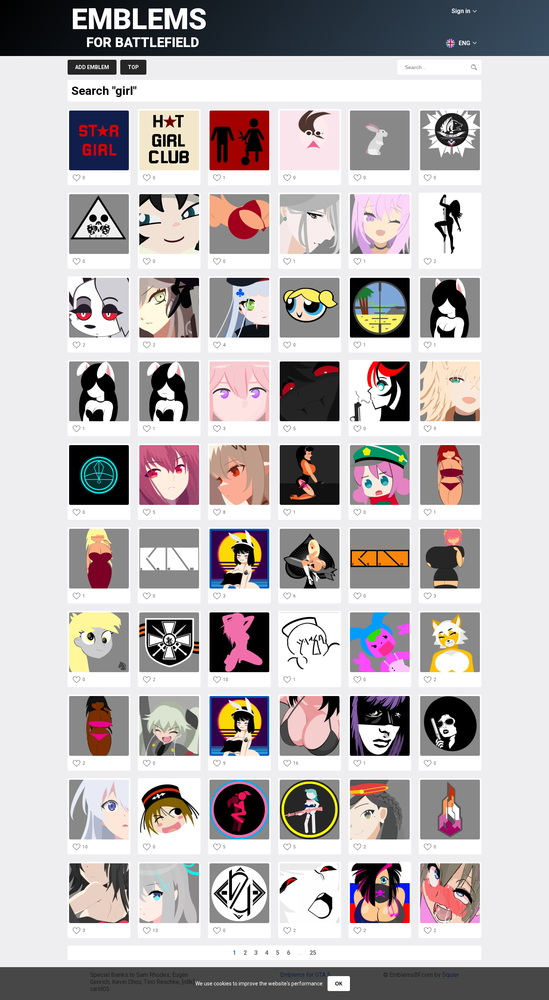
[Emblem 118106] (169, 865)
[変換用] (450, 363)
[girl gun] (450, 698)
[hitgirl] (379, 698)
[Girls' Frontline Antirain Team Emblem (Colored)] (379, 530)
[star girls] (99, 112)
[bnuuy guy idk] (379, 112)
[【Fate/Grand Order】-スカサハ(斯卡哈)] (169, 447)
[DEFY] (99, 196)
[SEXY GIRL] (450, 196)
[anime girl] (379, 196)
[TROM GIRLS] (99, 447)
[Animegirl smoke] (379, 363)
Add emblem (92, 67)
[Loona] (99, 279)
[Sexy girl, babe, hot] (239, 614)
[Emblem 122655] (99, 698)
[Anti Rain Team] (169, 530)
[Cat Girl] (450, 279)
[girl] (309, 698)
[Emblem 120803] (99, 781)
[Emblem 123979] (99, 530)
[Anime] (99, 865)
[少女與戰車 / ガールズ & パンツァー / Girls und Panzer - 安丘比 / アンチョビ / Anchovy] (169, 698)
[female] (239, 112)
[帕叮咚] (379, 447)
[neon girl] (239, 530)
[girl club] (169, 112)
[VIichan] (309, 614)
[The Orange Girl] (309, 447)
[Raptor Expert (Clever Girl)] (379, 279)
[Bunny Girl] (99, 363)
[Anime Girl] (239, 447)
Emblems (139, 26)
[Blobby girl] (379, 614)
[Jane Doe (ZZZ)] (169, 196)
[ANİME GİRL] (309, 112)
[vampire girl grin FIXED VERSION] (309, 363)
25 (313, 952)
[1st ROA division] (169, 614)
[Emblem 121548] (239, 781)
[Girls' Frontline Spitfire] (169, 279)
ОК (338, 984)
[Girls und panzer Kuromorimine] (169, 781)
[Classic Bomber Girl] (309, 530)
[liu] (379, 781)
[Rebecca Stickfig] (309, 781)
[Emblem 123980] (450, 447)
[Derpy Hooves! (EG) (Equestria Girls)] (99, 614)
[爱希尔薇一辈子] (239, 279)
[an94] (309, 196)
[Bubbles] (309, 279)
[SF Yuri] (450, 781)
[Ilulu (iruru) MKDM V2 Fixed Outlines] (450, 530)
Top (133, 67)
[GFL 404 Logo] (239, 865)
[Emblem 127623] (239, 196)
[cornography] (450, 614)
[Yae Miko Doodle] (239, 363)
